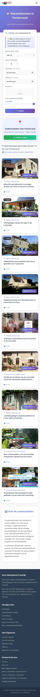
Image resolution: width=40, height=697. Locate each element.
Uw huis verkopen (8, 640)
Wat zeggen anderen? (9, 668)
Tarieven (5, 647)
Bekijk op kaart (20, 137)
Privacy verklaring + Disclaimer (13, 675)
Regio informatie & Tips (10, 622)
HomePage (6, 609)
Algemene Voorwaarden (10, 650)
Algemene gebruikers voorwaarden (14, 678)
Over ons (5, 665)
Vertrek (12, 77)
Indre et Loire (19, 132)
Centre (33, 132)
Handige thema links (9, 681)
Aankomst (12, 68)
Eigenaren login (7, 644)
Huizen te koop (7, 619)
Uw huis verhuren (8, 637)
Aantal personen (11, 60)
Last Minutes (6, 616)
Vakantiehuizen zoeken (10, 612)
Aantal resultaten (12, 51)
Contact (5, 662)
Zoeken (20, 111)
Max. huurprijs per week (14, 98)
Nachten (8, 86)
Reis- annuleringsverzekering (12, 625)
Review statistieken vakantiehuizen (14, 671)
